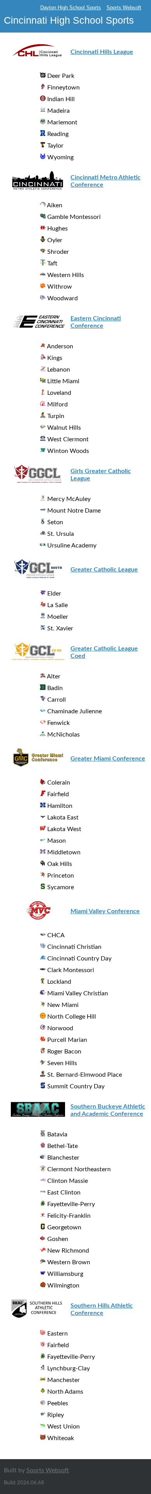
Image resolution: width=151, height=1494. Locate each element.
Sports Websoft (123, 7)
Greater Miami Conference (107, 759)
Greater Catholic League (104, 569)
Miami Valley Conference (105, 911)
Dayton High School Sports (70, 7)
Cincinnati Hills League (101, 52)
